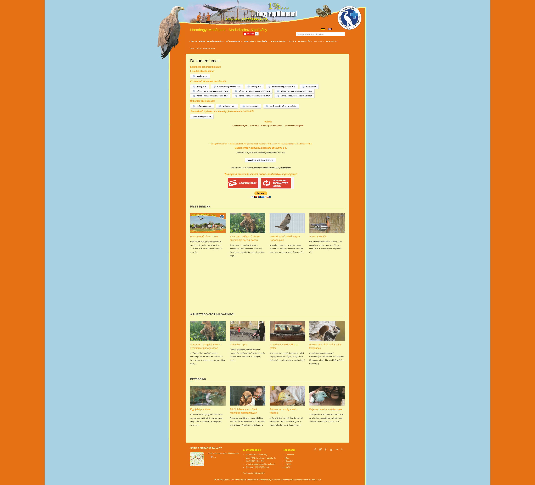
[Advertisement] (267, 289)
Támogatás (304, 41)
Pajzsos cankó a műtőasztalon (326, 409)
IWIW (287, 467)
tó (264, 473)
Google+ (289, 461)
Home (192, 48)
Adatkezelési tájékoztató (253, 473)
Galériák (262, 41)
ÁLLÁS (292, 41)
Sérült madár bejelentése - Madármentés (223, 453)
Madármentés (214, 41)
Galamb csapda (238, 344)
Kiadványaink (278, 41)
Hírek (202, 41)
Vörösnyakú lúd (318, 236)
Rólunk (318, 41)
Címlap (193, 41)
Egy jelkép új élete (200, 409)
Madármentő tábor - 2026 (204, 236)
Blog (287, 458)
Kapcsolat (332, 41)
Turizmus (249, 41)
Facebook (289, 455)
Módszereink (233, 41)
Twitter (288, 464)
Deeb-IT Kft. (316, 480)
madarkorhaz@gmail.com (263, 464)
